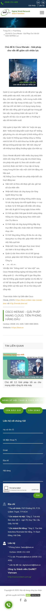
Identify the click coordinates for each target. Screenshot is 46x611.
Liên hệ (41, 5)
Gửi (38, 495)
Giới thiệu (32, 5)
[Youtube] (25, 600)
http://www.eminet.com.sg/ (19, 577)
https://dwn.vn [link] (17, 327)
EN (38, 2)
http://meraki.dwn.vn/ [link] (18, 303)
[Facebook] (20, 600)
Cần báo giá (13, 410)
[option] (23, 22)
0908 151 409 (11, 2)
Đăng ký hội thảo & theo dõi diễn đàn (24, 400)
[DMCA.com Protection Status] (33, 595)
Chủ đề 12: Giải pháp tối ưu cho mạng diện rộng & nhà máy (23, 384)
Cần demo (34, 410)
